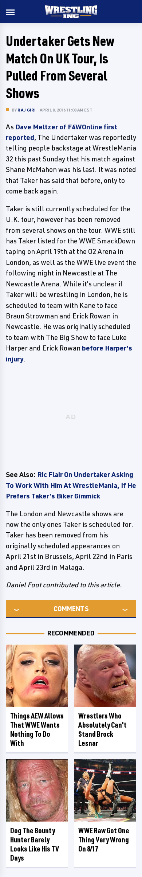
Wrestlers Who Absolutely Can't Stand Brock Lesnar (102, 729)
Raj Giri (26, 110)
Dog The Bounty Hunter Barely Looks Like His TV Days (34, 844)
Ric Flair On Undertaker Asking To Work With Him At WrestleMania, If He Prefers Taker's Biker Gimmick (71, 485)
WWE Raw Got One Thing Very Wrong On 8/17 (103, 839)
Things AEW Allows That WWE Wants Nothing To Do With (37, 729)
